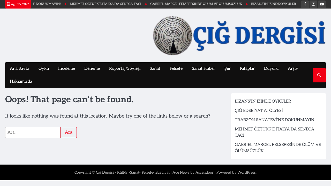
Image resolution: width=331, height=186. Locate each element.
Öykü (44, 68)
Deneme (92, 68)
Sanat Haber (203, 68)
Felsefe (176, 68)
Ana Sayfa (19, 68)
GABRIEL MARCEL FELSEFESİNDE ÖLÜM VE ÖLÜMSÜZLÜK (193, 4)
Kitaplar (247, 68)
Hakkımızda (21, 81)
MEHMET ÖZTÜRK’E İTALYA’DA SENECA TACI (103, 4)
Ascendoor (204, 172)
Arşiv (293, 68)
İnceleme (66, 68)
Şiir (227, 68)
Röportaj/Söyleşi (124, 68)
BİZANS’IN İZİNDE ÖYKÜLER (271, 4)
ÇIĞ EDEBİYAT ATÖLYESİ (259, 110)
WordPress (246, 172)
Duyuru (271, 68)
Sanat (155, 68)
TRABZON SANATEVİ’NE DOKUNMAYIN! (275, 120)
